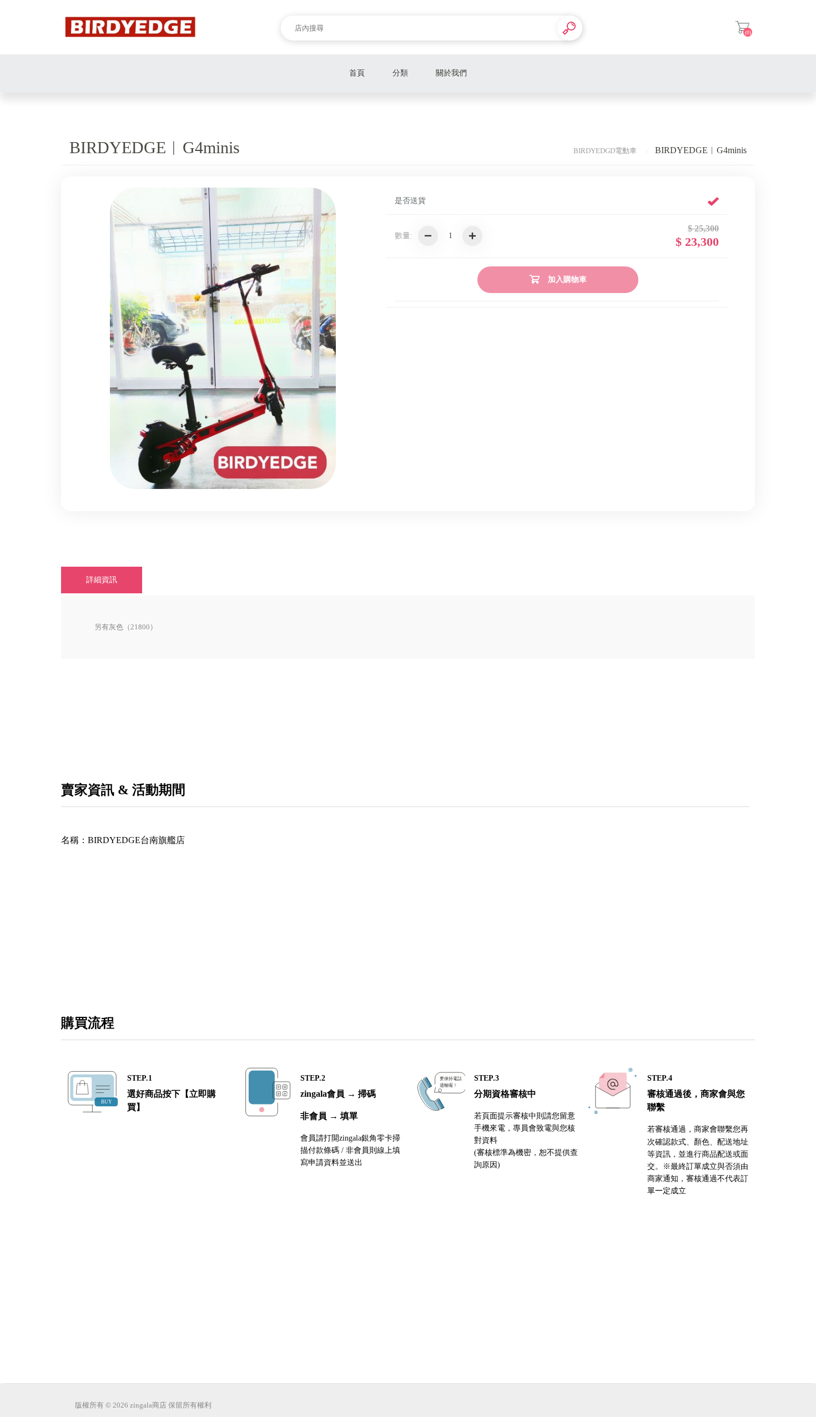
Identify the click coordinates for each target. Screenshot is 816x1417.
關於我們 (451, 73)
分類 (400, 73)
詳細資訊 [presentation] (101, 580)
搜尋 (569, 28)
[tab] (101, 580)
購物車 (742, 27)
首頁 (357, 73)
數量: (403, 235)
